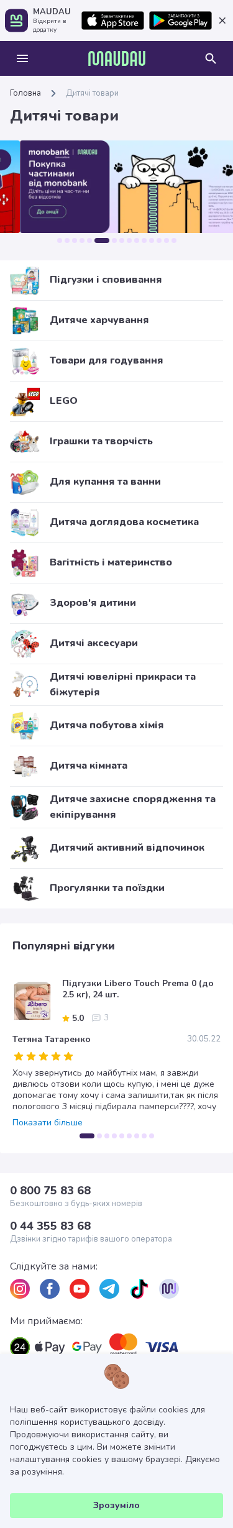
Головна (25, 93)
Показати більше (47, 1122)
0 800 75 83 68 (50, 1190)
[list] (20, 1289)
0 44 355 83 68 (50, 1226)
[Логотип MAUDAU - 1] (117, 58)
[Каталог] (22, 58)
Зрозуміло (116, 1505)
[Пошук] (210, 58)
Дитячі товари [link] (92, 93)
